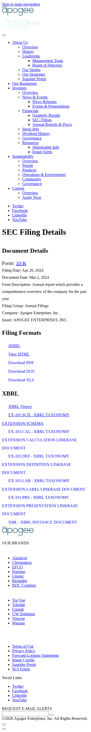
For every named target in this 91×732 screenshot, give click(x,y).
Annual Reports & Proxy (52, 124)
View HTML (19, 354)
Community (31, 179)
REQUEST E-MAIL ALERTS (27, 708)
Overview (30, 47)
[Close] (4, 724)
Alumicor (19, 558)
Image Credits (23, 660)
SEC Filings (42, 120)
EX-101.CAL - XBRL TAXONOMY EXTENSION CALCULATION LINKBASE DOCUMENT (39, 439)
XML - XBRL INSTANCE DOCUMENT (42, 522)
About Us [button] (20, 42)
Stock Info (30, 129)
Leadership (31, 56)
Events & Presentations (50, 106)
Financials (30, 111)
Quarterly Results (46, 115)
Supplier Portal (34, 79)
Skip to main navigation (21, 4)
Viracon (18, 618)
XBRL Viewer (20, 406)
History (28, 51)
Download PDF (21, 363)
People (27, 165)
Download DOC (21, 371)
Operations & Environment (43, 174)
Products (29, 170)
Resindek (19, 581)
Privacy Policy (23, 651)
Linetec (18, 576)
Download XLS (21, 380)
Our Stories (31, 70)
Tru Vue (18, 600)
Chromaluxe (22, 562)
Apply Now (31, 197)
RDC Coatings (24, 585)
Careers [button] (18, 188)
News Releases (44, 102)
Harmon (18, 571)
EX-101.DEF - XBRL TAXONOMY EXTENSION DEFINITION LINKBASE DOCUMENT (36, 464)
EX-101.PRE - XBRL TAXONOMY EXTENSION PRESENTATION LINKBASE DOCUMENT (40, 505)
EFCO (17, 567)
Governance (32, 138)
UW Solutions (23, 614)
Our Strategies (33, 74)
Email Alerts (42, 152)
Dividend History (36, 133)
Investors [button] (19, 88)
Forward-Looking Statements (35, 655)
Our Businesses (24, 83)
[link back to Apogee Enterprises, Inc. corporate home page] (18, 14)
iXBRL (14, 346)
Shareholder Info (45, 147)
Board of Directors (47, 65)
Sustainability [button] (23, 156)
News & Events (35, 97)
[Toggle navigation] (4, 35)
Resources (30, 143)
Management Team (47, 60)
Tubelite (18, 605)
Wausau (18, 623)
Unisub (18, 609)
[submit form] (52, 715)
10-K (21, 263)
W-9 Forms (21, 669)
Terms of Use (23, 646)
